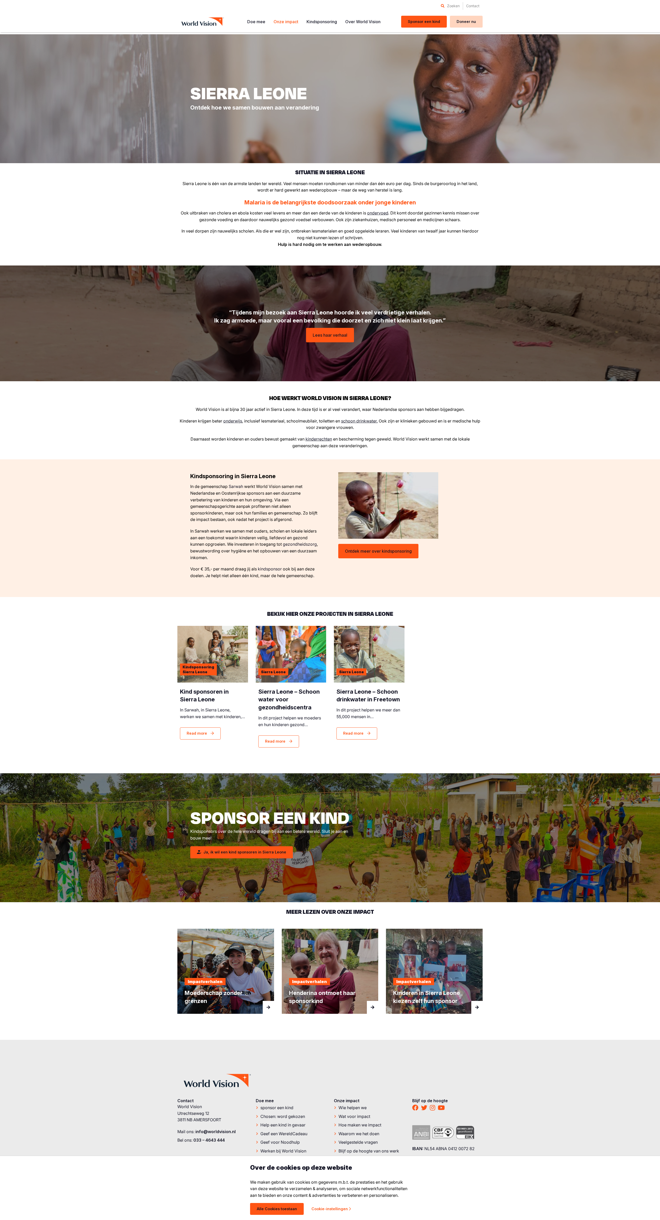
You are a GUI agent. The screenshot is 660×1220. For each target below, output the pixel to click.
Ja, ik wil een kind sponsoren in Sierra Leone (244, 852)
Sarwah (236, 486)
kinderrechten (319, 439)
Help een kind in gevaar (283, 1125)
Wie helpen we (353, 1107)
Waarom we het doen (359, 1133)
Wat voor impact (354, 1116)
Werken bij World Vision (283, 1150)
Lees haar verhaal (330, 335)
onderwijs (232, 421)
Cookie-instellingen (329, 1209)
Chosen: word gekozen (282, 1116)
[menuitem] (450, 6)
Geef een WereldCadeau (283, 1133)
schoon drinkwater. (359, 421)
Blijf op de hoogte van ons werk (369, 1150)
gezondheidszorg (300, 544)
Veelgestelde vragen (358, 1142)
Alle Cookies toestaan (277, 1209)
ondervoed (377, 212)
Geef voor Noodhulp (280, 1142)
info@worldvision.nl (215, 1131)
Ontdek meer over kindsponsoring (378, 551)
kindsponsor (270, 568)
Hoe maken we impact (360, 1125)
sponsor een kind (276, 1107)
